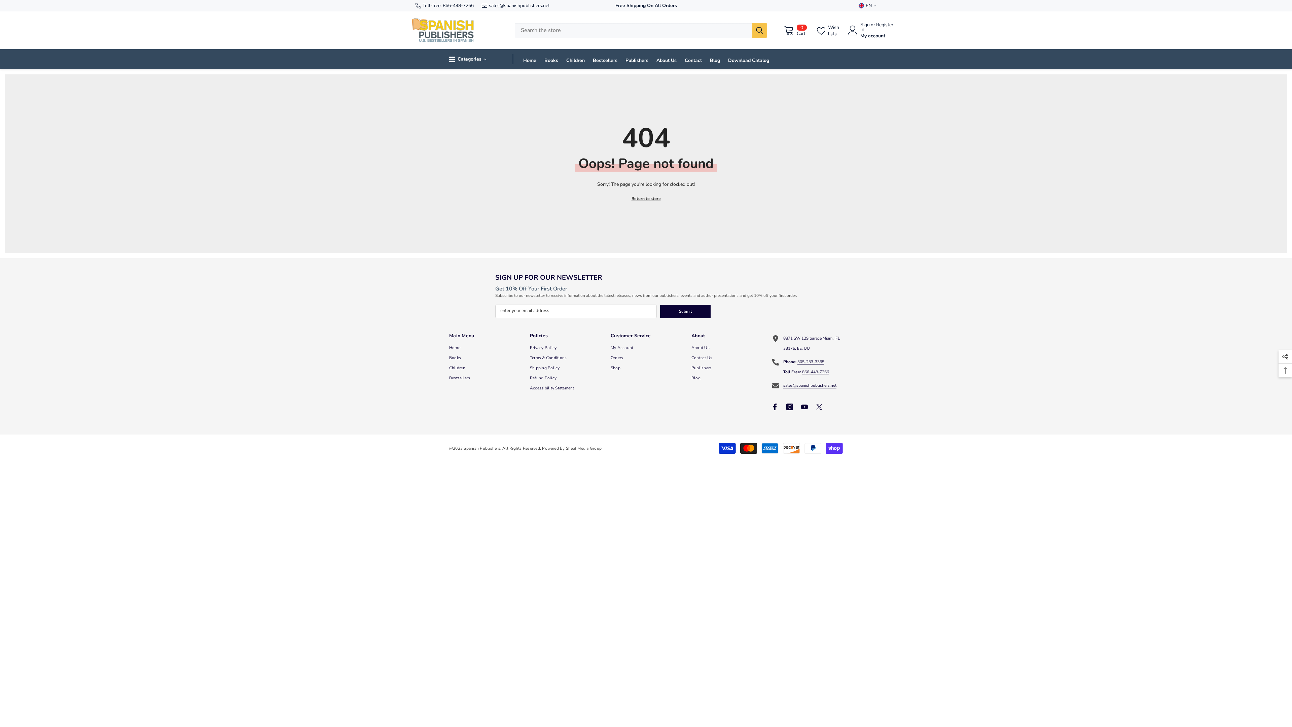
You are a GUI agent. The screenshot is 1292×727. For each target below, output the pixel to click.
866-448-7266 (458, 5)
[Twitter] (819, 407)
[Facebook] (775, 407)
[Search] (641, 30)
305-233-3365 (810, 362)
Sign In (865, 27)
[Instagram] (790, 407)
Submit (685, 311)
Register (884, 25)
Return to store (646, 198)
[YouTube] (804, 407)
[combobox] (633, 30)
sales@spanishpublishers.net (519, 5)
